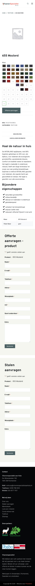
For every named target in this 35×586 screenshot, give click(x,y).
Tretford (14, 125)
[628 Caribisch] (17, 89)
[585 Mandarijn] (17, 81)
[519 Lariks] (26, 66)
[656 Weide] (8, 103)
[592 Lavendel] (17, 85)
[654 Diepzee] (31, 99)
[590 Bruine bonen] (26, 81)
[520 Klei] (31, 66)
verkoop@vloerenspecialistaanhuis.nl (19, 485)
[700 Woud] (17, 103)
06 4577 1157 (12, 490)
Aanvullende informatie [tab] (17, 138)
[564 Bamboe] (17, 73)
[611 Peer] (26, 85)
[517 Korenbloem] (22, 66)
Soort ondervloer (11, 313)
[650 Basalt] (13, 99)
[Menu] (32, 3)
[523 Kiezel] (4, 69)
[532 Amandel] (13, 69)
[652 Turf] (22, 99)
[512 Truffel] (4, 66)
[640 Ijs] (31, 89)
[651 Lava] (17, 99)
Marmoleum (6, 506)
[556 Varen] (31, 69)
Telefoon (8, 279)
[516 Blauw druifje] (17, 66)
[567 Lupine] (31, 73)
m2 (6, 305)
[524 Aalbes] (8, 69)
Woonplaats (9, 296)
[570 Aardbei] (8, 77)
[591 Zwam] (31, 81)
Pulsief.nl (29, 584)
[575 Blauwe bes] (26, 77)
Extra (6, 322)
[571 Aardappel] (13, 77)
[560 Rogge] (13, 73)
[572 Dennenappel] (17, 77)
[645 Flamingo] (22, 94)
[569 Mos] (4, 77)
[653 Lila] (26, 99)
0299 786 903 (15, 488)
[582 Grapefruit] (8, 81)
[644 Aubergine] (17, 94)
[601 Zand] (22, 85)
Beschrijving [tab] (17, 134)
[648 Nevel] (4, 99)
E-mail (7, 270)
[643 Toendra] (13, 94)
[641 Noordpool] (4, 94)
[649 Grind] (8, 99)
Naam (7, 262)
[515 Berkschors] (13, 66)
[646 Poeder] (26, 94)
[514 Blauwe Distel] (8, 66)
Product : (8, 257)
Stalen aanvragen (11, 118)
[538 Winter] (22, 69)
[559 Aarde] (8, 73)
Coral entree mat (8, 511)
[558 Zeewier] (4, 73)
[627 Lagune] (13, 89)
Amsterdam (16, 574)
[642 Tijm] (8, 94)
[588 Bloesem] (22, 81)
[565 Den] (22, 73)
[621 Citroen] (4, 89)
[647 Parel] (31, 94)
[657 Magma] (13, 103)
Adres (7, 288)
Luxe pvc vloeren (8, 509)
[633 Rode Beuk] (26, 89)
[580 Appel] (31, 77)
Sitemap (5, 516)
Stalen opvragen (8, 504)
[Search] (27, 3)
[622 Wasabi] (8, 89)
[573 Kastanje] (22, 77)
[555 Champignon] (26, 69)
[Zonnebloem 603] (26, 103)
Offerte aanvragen (11, 110)
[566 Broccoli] (26, 73)
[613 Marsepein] (31, 85)
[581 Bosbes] (4, 81)
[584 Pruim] (13, 81)
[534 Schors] (17, 69)
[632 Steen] (22, 89)
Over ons (5, 501)
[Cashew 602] (22, 103)
